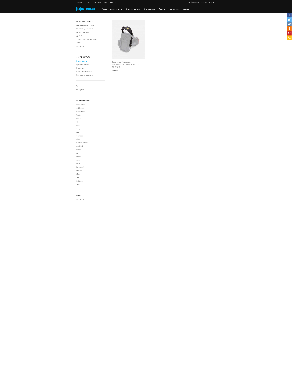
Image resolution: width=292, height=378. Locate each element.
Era (77, 132)
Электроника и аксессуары (86, 39)
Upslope (79, 115)
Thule (78, 43)
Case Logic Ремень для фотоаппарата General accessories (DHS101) (127, 64)
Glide (78, 139)
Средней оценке (82, 64)
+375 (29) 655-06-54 (192, 2)
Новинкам (80, 68)
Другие (79, 36)
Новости (113, 2)
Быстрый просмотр (118, 70)
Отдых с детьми (133, 9)
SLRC (78, 177)
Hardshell (79, 146)
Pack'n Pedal (80, 111)
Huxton (79, 150)
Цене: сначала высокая (84, 75)
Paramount (80, 167)
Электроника (149, 9)
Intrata (78, 157)
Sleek (78, 174)
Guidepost (80, 108)
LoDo (78, 164)
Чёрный (81, 90)
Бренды (186, 9)
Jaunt (78, 160)
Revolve (79, 170)
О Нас (106, 2)
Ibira (77, 153)
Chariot (79, 125)
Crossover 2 (80, 105)
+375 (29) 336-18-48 (207, 2)
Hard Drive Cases (82, 143)
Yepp (78, 184)
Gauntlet (79, 136)
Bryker (78, 118)
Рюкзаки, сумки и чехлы (112, 9)
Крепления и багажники (169, 9)
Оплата (88, 2)
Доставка (79, 2)
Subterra (79, 181)
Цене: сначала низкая (84, 71)
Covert (78, 129)
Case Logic (80, 46)
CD (77, 122)
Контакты (97, 2)
